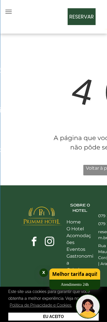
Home (73, 222)
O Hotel (75, 228)
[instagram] (49, 242)
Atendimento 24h (75, 284)
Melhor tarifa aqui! (74, 274)
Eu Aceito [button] (53, 316)
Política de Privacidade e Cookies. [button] (41, 305)
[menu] (8, 11)
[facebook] (34, 242)
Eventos (75, 249)
